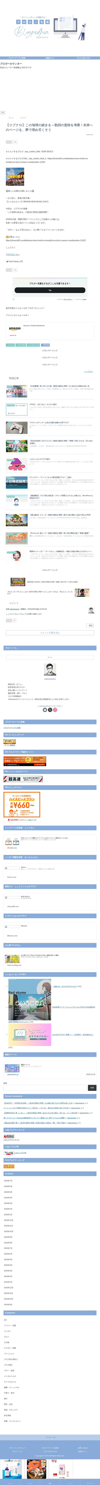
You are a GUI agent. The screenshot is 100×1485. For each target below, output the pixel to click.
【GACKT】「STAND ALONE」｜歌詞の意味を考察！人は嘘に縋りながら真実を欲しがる (38, 1103)
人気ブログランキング (11, 1140)
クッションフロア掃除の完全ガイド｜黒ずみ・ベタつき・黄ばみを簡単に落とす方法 (36, 1108)
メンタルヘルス (34, 345)
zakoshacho (14, 609)
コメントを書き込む (50, 632)
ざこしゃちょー (68, 299)
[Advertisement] (50, 90)
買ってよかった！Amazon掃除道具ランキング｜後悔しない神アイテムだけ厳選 (34, 1118)
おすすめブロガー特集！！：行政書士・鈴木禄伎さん (72, 1035)
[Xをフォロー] (50, 710)
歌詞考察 (46, 345)
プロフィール (17, 1451)
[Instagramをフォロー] (55, 710)
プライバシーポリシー (17, 1448)
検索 (5, 1083)
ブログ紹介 (21, 345)
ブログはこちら (13, 254)
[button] (93, 763)
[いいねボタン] (9, 142)
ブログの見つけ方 (50, 1451)
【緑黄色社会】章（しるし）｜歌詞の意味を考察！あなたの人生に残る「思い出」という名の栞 (40, 1113)
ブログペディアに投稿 (12, 728)
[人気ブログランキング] (9, 1136)
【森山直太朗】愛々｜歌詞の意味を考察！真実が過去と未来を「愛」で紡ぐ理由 (34, 1123)
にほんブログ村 (20, 1153)
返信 (90, 625)
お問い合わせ (83, 1448)
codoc (84, 299)
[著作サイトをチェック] (45, 710)
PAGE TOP (50, 1437)
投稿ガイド (82, 1451)
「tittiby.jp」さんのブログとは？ (64, 986)
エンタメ (11, 345)
